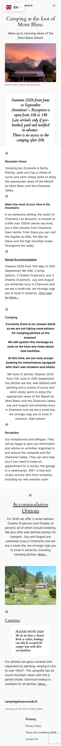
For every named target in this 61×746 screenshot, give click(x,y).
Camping (12, 620)
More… (42, 554)
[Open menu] (54, 5)
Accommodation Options (30, 507)
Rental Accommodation (21, 259)
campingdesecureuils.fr (21, 701)
